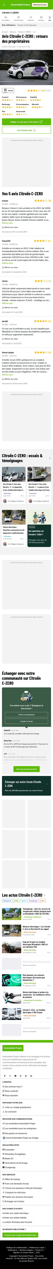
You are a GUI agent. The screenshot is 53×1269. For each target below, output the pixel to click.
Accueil (5, 32)
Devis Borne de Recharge (16, 1163)
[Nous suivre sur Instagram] (21, 1076)
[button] (26, 750)
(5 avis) (48, 90)
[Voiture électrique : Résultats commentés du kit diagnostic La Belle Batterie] (14, 517)
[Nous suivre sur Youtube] (15, 1076)
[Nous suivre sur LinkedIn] (31, 1076)
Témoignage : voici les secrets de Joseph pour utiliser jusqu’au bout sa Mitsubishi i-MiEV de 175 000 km (37, 911)
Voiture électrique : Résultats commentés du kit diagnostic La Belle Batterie (13, 530)
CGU (38, 1252)
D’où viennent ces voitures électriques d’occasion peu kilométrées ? (34, 977)
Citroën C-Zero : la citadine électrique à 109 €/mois (34, 1011)
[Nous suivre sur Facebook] (5, 1076)
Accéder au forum (26, 721)
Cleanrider (9, 1150)
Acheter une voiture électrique (15, 1213)
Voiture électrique (30, 932)
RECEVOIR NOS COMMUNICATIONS (17, 1119)
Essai (24, 901)
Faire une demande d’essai (17, 1184)
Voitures (13, 32)
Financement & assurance (33, 1000)
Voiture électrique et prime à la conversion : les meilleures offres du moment (36, 994)
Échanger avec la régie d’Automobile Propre (20, 1235)
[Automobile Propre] (20, 4)
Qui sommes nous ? (13, 1087)
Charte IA (39, 1250)
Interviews (7, 493)
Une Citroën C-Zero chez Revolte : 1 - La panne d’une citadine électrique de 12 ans (39, 487)
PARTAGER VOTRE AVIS (12, 1103)
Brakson (31, 1261)
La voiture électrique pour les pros (17, 1222)
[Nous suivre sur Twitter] (10, 1076)
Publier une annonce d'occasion (19, 1197)
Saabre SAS (32, 1258)
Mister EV (9, 1159)
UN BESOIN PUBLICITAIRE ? (14, 1229)
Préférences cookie (36, 1248)
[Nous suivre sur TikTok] (26, 1076)
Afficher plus (7, 223)
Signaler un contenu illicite (23, 1252)
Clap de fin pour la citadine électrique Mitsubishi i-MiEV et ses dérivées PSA (35, 944)
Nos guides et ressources (16, 1133)
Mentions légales (26, 1250)
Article (16, 901)
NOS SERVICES (8, 1175)
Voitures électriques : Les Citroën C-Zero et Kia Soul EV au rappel (36, 927)
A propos (6, 1082)
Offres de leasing (12, 1179)
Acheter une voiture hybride (14, 1218)
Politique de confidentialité (16, 1248)
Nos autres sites (10, 1145)
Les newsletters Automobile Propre (20, 1124)
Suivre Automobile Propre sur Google (22, 1138)
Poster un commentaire (26, 715)
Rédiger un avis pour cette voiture (24, 121)
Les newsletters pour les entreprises (20, 1128)
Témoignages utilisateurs (32, 917)
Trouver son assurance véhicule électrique (23, 1188)
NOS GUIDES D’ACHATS (12, 1209)
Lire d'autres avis (24, 130)
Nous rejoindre (11, 1095)
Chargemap (10, 1167)
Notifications (12, 1250)
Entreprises (7, 901)
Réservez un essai (39, 5)
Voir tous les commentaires (26, 769)
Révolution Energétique (15, 1154)
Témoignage (33, 901)
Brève (42, 901)
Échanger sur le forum (14, 1201)
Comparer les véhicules (15, 1193)
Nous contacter (11, 1091)
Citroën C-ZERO (24, 32)
